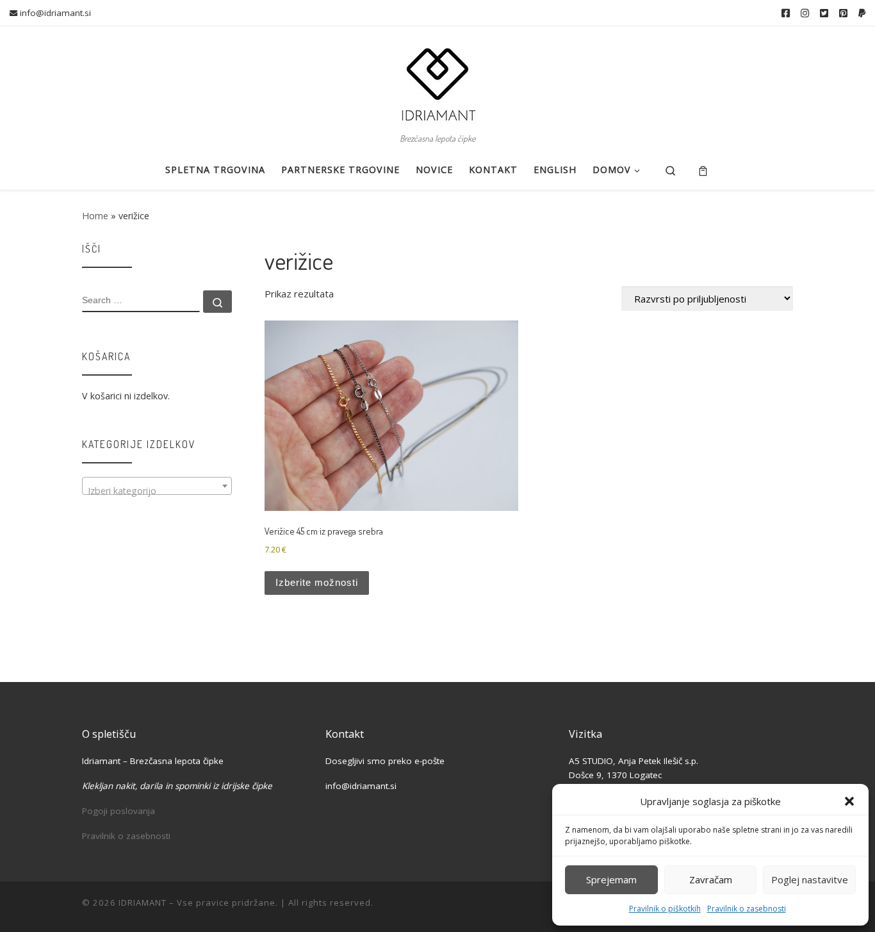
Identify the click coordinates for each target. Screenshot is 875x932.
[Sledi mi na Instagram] (805, 13)
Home (95, 216)
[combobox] (157, 486)
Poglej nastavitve (809, 879)
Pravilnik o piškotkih (665, 908)
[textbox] (157, 491)
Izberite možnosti (316, 582)
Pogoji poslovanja (118, 811)
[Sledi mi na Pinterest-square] (843, 13)
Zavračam (710, 879)
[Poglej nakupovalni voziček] (703, 170)
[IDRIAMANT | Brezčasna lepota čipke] (437, 77)
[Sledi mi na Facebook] (785, 13)
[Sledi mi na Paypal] (861, 13)
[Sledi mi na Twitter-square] (824, 13)
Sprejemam (611, 879)
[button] (849, 801)
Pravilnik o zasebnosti (746, 908)
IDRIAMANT (143, 902)
